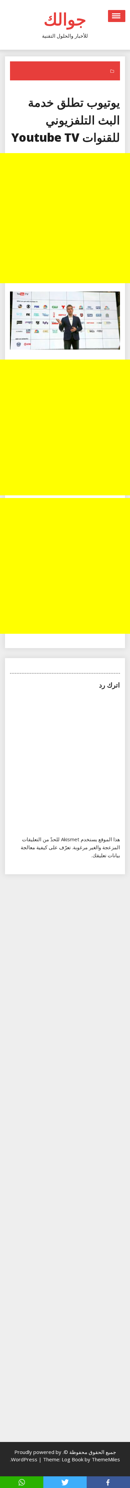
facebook (108, 1482)
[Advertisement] (65, 218)
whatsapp (21, 1482)
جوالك (65, 19)
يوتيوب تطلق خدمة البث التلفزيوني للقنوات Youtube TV (65, 119)
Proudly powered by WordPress (36, 1455)
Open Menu (116, 16)
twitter (65, 1482)
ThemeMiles (106, 1459)
